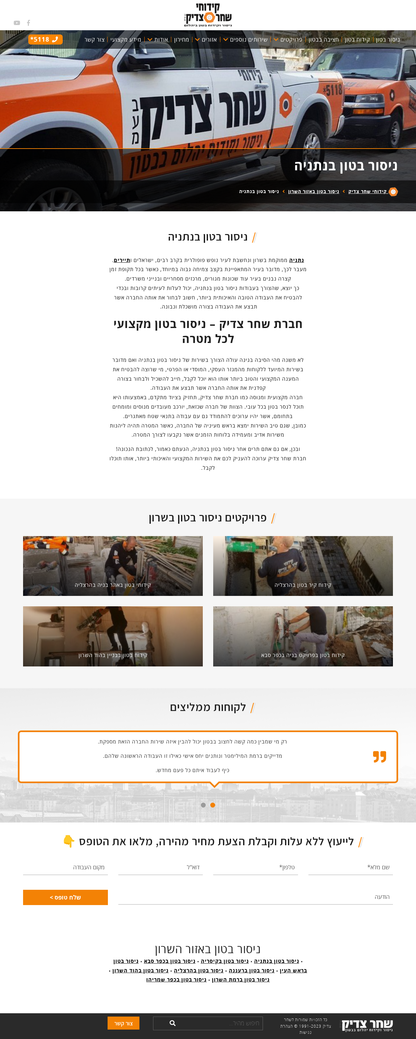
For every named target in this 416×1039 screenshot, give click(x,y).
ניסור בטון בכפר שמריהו (176, 979)
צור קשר (123, 1023)
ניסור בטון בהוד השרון (140, 970)
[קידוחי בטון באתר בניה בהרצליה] (113, 565)
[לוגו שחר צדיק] (208, 14)
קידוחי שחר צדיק (368, 191)
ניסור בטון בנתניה (276, 961)
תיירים (122, 260)
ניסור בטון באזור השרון (313, 191)
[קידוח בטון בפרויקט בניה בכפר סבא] (303, 636)
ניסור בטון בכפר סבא (170, 961)
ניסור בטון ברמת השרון (241, 979)
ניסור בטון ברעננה (252, 970)
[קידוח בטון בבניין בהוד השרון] (113, 636)
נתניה (296, 260)
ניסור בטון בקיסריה (225, 961)
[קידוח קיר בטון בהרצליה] (303, 565)
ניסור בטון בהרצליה (199, 970)
